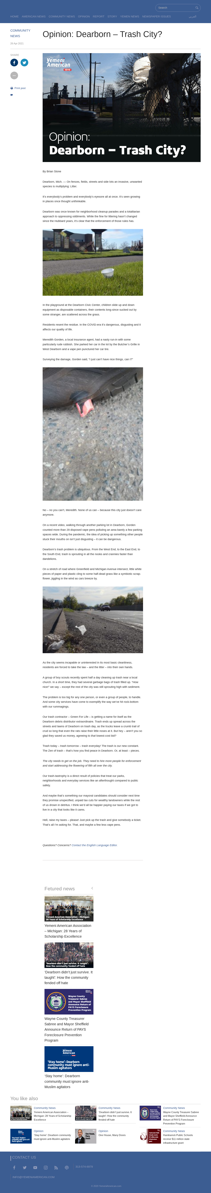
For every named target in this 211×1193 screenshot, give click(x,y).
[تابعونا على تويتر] (25, 1167)
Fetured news (59, 888)
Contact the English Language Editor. (95, 845)
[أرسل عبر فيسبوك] (14, 62)
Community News (62, 16)
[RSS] (56, 1167)
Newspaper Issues (156, 16)
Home (14, 16)
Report (98, 16)
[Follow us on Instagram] (46, 1167)
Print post (20, 88)
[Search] (197, 8)
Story (112, 16)
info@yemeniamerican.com (34, 1177)
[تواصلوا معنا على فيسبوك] (14, 1167)
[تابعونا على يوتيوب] (35, 1167)
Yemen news (129, 16)
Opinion (84, 16)
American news (34, 16)
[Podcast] (67, 1167)
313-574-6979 (84, 1166)
